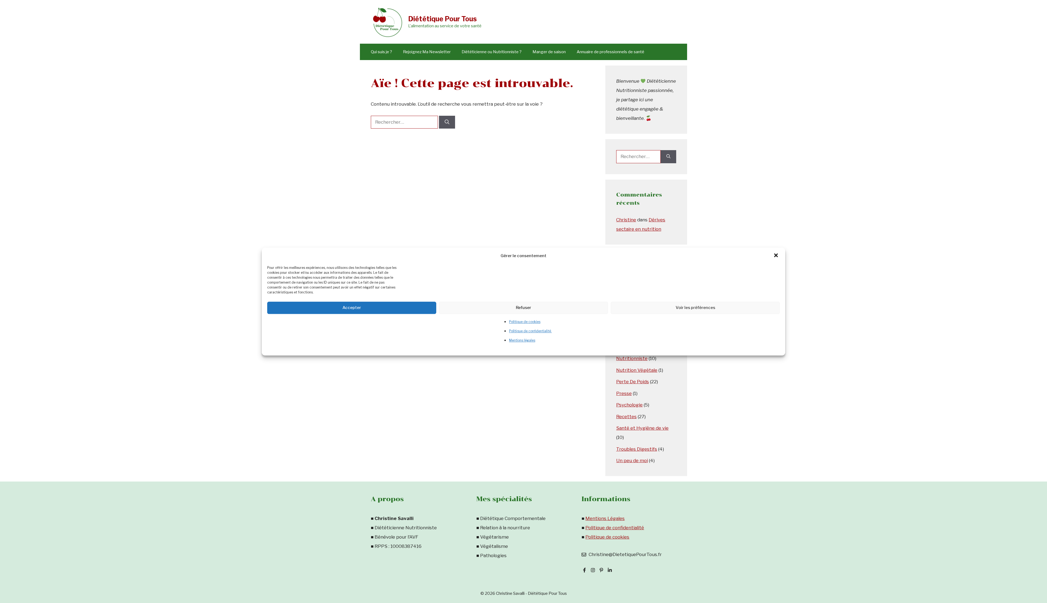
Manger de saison (549, 51)
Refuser (523, 307)
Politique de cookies (524, 322)
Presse (624, 393)
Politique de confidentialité (530, 331)
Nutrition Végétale (636, 370)
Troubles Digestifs (636, 449)
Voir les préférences (695, 307)
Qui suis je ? (381, 51)
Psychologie (629, 405)
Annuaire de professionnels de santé (610, 51)
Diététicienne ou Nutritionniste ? (492, 51)
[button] (776, 256)
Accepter (351, 307)
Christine (626, 219)
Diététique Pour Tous (442, 19)
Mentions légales (522, 340)
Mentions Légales (605, 518)
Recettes (626, 416)
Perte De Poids (632, 381)
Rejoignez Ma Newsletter (427, 51)
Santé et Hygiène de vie (642, 428)
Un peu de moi (632, 460)
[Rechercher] (447, 122)
